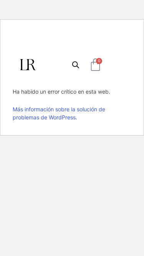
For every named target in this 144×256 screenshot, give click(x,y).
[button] (117, 65)
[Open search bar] (75, 64)
